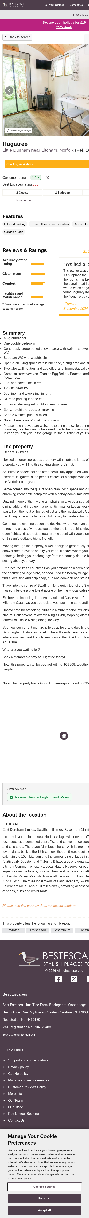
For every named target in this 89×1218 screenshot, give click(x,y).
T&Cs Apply (64, 27)
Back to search (19, 37)
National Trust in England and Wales (42, 797)
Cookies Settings (44, 1186)
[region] (44, 1173)
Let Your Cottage (54, 4)
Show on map (23, 200)
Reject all (44, 1198)
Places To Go (80, 14)
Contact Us (76, 4)
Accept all (44, 1210)
